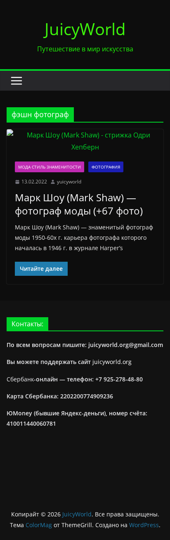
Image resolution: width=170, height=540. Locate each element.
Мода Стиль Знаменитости (49, 167)
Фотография (106, 167)
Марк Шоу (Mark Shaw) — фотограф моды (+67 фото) (79, 203)
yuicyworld (69, 181)
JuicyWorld (85, 28)
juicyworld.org (112, 362)
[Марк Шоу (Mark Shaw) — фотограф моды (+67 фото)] (85, 141)
